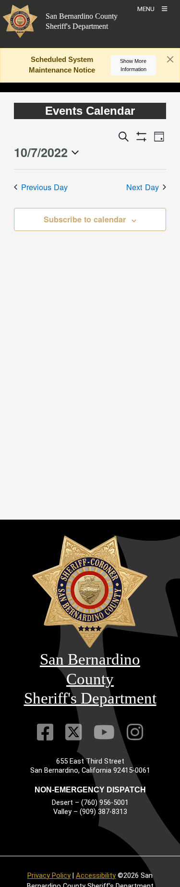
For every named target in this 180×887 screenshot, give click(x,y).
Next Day (142, 187)
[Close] (170, 60)
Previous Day (44, 187)
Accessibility (96, 875)
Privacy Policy (49, 875)
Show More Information (133, 65)
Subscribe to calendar (85, 219)
